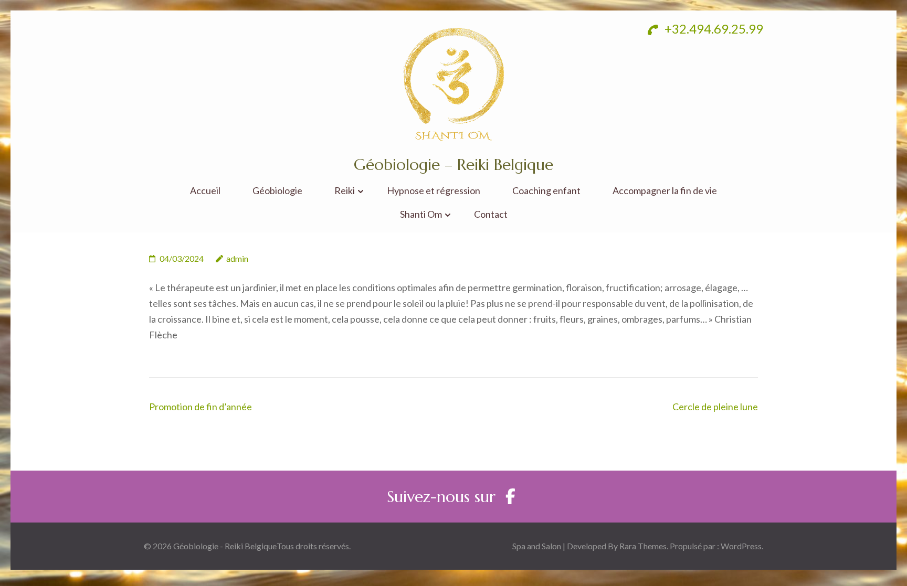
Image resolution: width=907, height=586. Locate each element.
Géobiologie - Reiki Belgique (225, 546)
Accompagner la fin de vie (665, 190)
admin (237, 258)
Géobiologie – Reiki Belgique (453, 164)
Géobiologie (277, 190)
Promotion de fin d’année (200, 406)
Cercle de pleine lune (715, 406)
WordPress (741, 546)
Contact (491, 214)
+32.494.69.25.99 (712, 28)
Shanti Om (421, 214)
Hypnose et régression (433, 190)
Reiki (344, 190)
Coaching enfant (546, 190)
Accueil (205, 190)
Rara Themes (643, 546)
